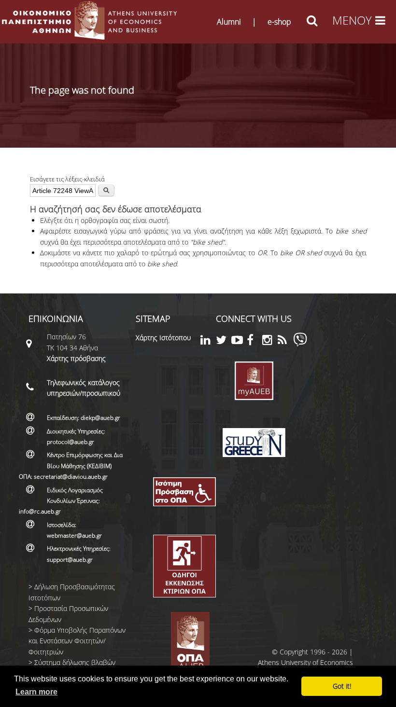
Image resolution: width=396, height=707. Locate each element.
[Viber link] (300, 343)
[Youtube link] (239, 341)
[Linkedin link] (208, 341)
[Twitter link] (223, 341)
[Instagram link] (270, 341)
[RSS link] (285, 341)
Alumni (229, 21)
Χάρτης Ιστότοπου (163, 337)
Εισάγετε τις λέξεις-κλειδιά (67, 179)
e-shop (279, 21)
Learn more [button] (36, 692)
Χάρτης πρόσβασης (76, 358)
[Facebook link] (254, 341)
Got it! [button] (342, 686)
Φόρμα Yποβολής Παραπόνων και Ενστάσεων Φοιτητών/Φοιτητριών (77, 640)
